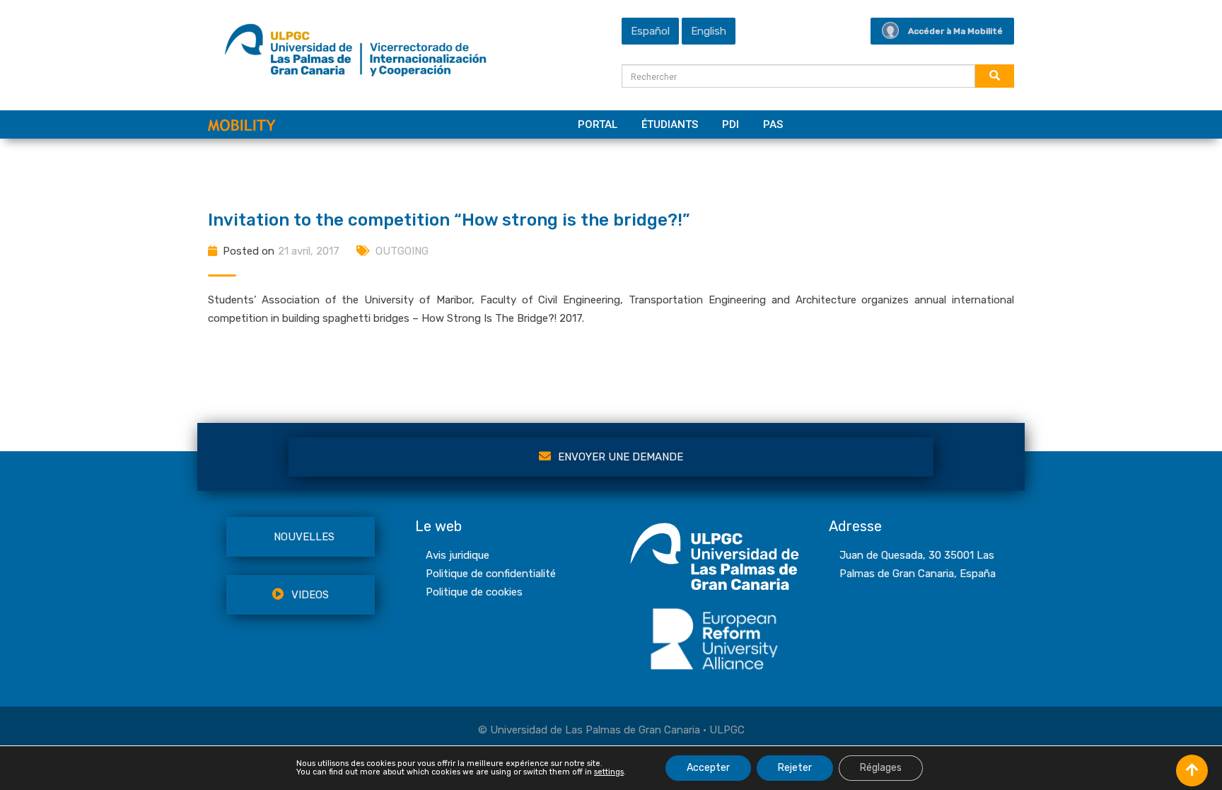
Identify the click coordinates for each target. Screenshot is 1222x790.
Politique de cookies (474, 592)
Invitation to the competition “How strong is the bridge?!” (448, 220)
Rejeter (795, 768)
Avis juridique (457, 555)
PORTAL (597, 124)
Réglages (881, 768)
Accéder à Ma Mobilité (955, 31)
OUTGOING (402, 251)
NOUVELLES (304, 536)
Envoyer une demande (620, 457)
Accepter (708, 768)
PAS (773, 124)
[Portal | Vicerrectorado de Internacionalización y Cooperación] (355, 53)
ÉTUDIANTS (669, 124)
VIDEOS (310, 594)
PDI (730, 124)
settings (609, 772)
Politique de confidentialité (491, 573)
